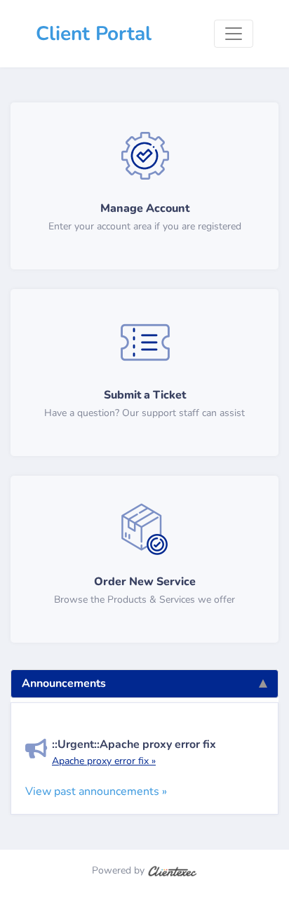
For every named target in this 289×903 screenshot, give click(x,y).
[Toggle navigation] (233, 34)
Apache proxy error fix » (104, 761)
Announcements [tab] (64, 683)
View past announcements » (96, 791)
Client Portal (94, 33)
